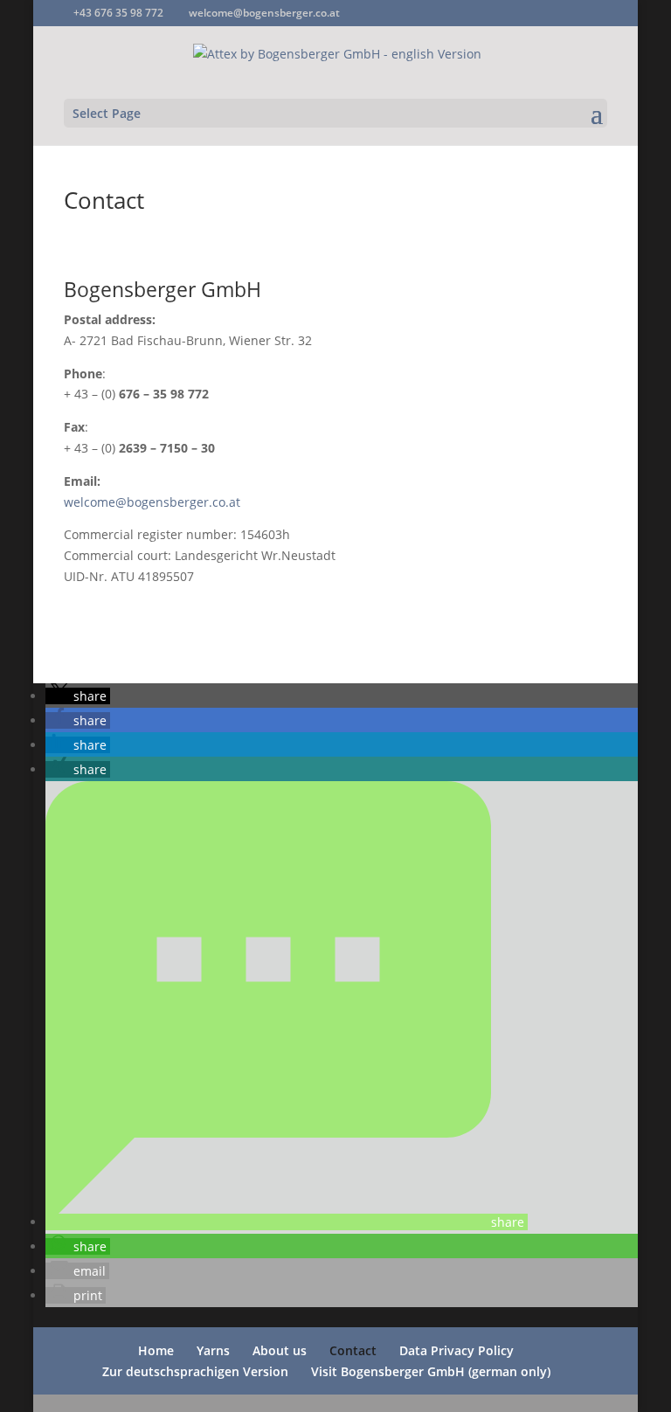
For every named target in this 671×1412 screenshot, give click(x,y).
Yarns (213, 1350)
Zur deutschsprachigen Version (195, 1371)
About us (279, 1350)
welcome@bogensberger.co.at (152, 502)
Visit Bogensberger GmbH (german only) (430, 1371)
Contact (353, 1350)
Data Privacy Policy (456, 1350)
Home (156, 1350)
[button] (77, 696)
